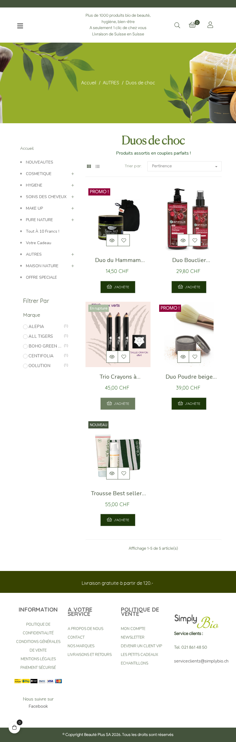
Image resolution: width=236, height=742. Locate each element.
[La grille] (89, 166)
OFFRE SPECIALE (41, 277)
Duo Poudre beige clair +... (189, 378)
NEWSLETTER (132, 637)
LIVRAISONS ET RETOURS (90, 654)
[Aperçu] (112, 240)
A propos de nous (85, 628)
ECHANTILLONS (134, 663)
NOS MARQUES (81, 646)
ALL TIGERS (45, 336)
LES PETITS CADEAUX (139, 654)
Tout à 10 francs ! (42, 231)
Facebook (38, 706)
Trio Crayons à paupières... (118, 378)
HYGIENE (34, 185)
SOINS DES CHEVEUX (46, 197)
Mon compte (133, 628)
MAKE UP (34, 208)
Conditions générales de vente (38, 646)
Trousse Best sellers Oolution (118, 494)
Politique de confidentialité (38, 629)
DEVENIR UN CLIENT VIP (141, 646)
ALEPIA (45, 326)
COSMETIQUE (39, 174)
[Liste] (97, 166)
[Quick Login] (210, 25)
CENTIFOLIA (45, 356)
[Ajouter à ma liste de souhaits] (124, 240)
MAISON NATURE (42, 266)
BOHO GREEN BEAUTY (45, 346)
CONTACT (76, 637)
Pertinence (185, 166)
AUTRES (34, 254)
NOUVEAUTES (39, 162)
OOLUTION (45, 366)
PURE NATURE (39, 220)
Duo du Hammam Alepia (118, 261)
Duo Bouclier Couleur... (189, 261)
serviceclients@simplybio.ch (201, 661)
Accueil (27, 148)
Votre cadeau (38, 243)
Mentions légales (38, 659)
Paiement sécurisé (38, 667)
